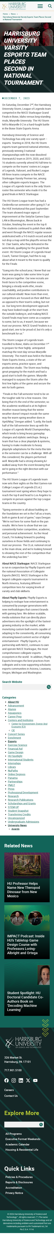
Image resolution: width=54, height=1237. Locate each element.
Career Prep (15, 716)
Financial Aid (15, 748)
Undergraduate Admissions (23, 821)
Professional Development (23, 792)
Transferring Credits (19, 814)
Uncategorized (16, 818)
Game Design (15, 752)
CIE (13, 730)
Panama (13, 778)
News (13, 14)
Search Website (12, 682)
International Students (20, 759)
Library (12, 767)
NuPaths (13, 770)
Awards (15, 829)
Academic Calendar (17, 1144)
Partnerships (15, 781)
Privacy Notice (14, 1193)
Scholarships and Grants (22, 803)
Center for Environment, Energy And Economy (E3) (29, 725)
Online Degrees (16, 774)
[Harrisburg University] (14, 6)
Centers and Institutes (20, 720)
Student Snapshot (18, 810)
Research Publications (20, 799)
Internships (14, 763)
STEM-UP (13, 807)
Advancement (16, 705)
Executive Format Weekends (22, 1139)
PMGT (11, 785)
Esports (12, 741)
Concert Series (16, 734)
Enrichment (14, 737)
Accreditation (13, 1188)
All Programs (13, 1134)
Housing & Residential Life (21, 1150)
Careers (9, 1090)
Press (11, 789)
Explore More (21, 1113)
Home (5, 14)
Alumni (12, 709)
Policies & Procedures (19, 1177)
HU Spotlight (15, 756)
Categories (9, 697)
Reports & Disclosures (19, 1182)
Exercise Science (17, 745)
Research (13, 796)
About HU (13, 702)
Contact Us (11, 1096)
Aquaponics (14, 713)
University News (17, 825)
